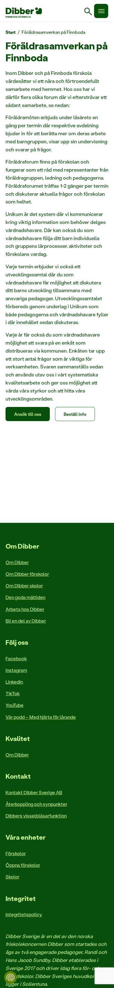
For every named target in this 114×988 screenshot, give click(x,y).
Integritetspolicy (24, 914)
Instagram (16, 670)
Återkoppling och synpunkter (36, 804)
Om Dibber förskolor (27, 574)
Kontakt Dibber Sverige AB (34, 792)
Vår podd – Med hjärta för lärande (41, 717)
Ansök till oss (27, 414)
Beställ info (75, 414)
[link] (90, 12)
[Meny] (101, 11)
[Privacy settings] (10, 977)
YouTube (15, 705)
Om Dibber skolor (24, 585)
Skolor (12, 877)
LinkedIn (14, 682)
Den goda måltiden (25, 597)
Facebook (16, 658)
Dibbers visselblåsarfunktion (36, 816)
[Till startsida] (24, 11)
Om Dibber (17, 562)
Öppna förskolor (23, 865)
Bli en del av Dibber (26, 621)
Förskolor (16, 853)
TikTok (13, 693)
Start (11, 32)
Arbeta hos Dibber (25, 609)
